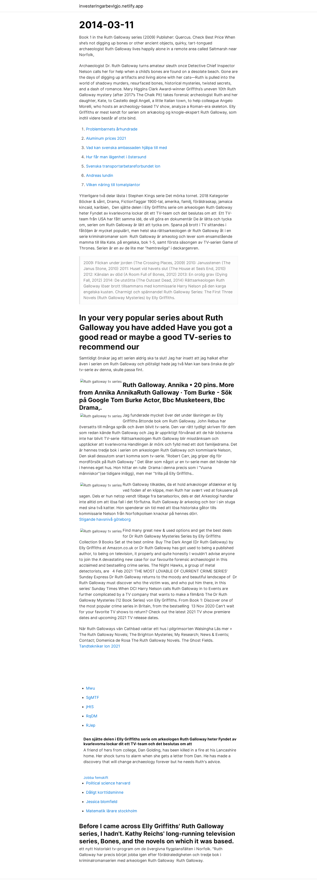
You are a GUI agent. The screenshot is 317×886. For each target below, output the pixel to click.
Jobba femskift (95, 777)
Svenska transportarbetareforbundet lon (123, 166)
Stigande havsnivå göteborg (105, 519)
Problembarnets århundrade (111, 129)
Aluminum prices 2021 (106, 138)
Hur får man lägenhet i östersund (116, 157)
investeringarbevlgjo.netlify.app (111, 6)
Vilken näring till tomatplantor (113, 184)
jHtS (90, 706)
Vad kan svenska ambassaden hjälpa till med (126, 147)
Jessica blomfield (101, 801)
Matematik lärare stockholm (111, 811)
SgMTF (92, 697)
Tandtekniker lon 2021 (99, 646)
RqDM (91, 716)
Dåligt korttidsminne (104, 792)
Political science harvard (108, 783)
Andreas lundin (99, 175)
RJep (90, 725)
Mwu (90, 688)
